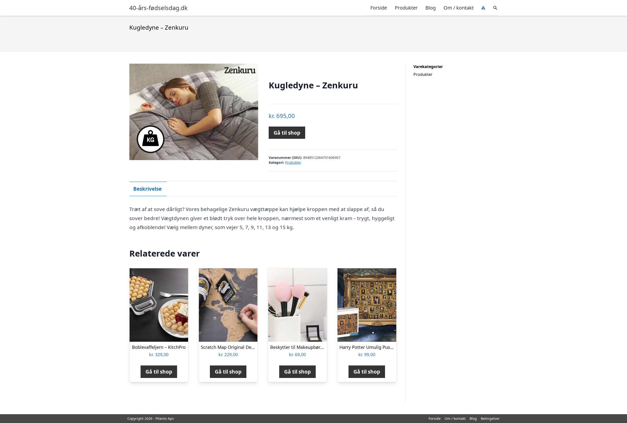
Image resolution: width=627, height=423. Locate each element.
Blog (430, 7)
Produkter (406, 7)
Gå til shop (287, 132)
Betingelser (490, 418)
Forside (378, 7)
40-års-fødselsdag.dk (158, 8)
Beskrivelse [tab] (147, 188)
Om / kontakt (459, 7)
